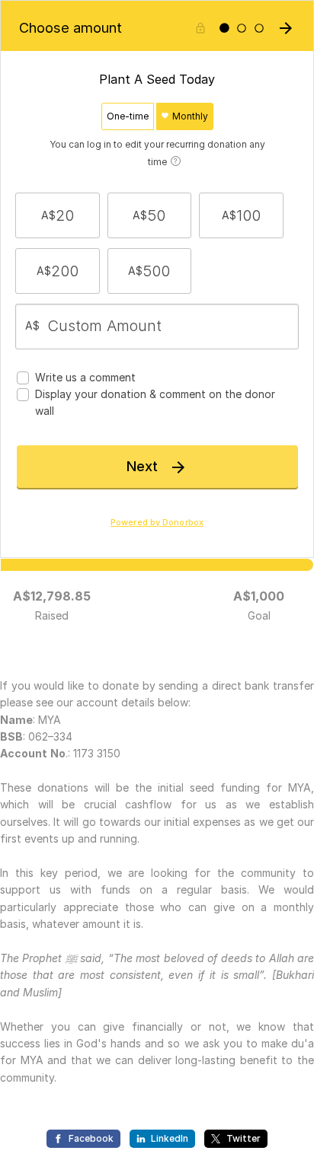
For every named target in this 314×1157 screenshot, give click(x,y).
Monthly (189, 116)
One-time (128, 116)
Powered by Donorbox (157, 522)
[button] (57, 215)
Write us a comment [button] (85, 377)
